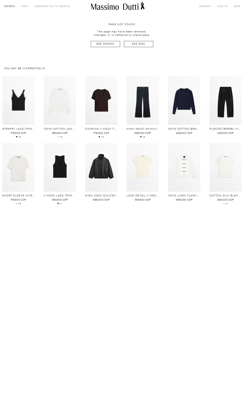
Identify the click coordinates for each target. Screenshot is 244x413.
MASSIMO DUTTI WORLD (52, 6)
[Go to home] (117, 6)
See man (138, 44)
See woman (105, 44)
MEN (25, 6)
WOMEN (9, 6)
